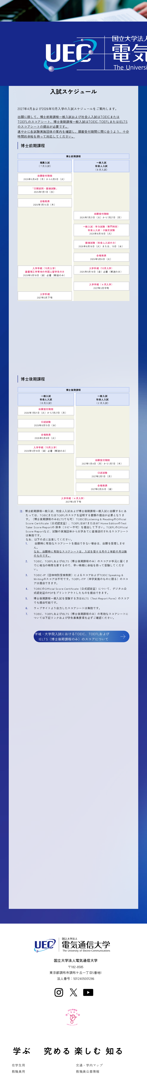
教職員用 (18, 1071)
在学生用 (18, 1065)
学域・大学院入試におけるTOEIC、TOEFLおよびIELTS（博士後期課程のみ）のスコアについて (72, 636)
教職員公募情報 (87, 1071)
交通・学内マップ (89, 1065)
